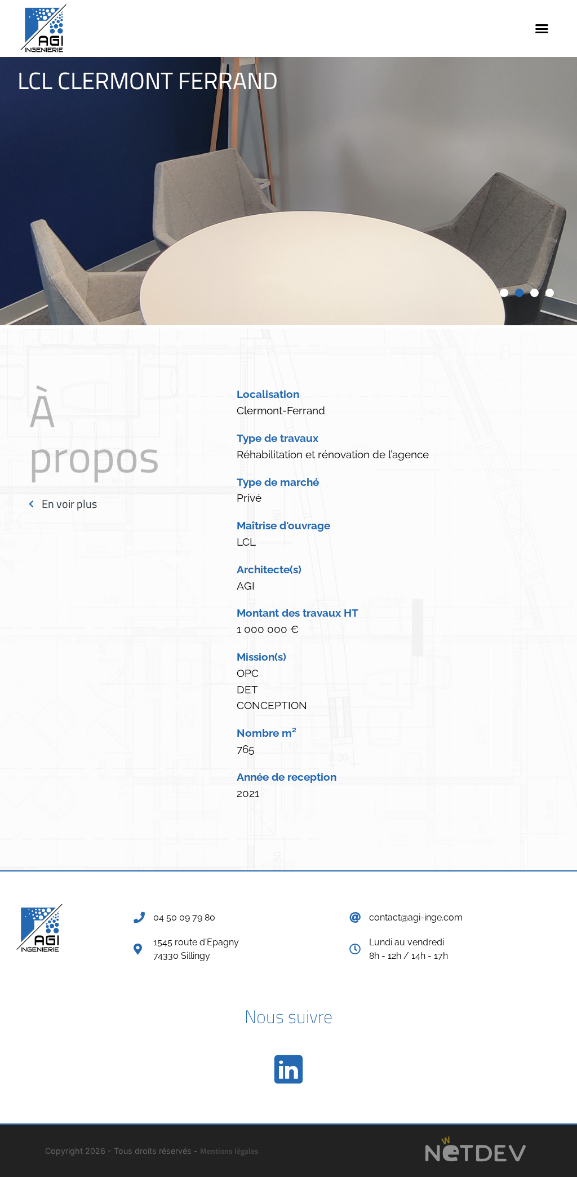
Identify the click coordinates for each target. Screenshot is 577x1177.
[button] (542, 28)
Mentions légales (229, 1151)
